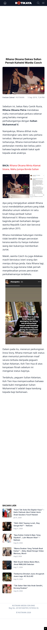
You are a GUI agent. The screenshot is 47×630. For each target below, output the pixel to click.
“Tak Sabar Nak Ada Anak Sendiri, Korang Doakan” (28, 586)
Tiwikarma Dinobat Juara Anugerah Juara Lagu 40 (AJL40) (29, 575)
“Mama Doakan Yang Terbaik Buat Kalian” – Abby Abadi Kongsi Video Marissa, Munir (29, 550)
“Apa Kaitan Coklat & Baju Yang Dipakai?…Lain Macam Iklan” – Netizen (27, 537)
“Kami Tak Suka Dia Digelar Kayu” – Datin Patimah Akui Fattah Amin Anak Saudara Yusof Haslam (29, 512)
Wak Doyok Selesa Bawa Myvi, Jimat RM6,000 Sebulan (27, 563)
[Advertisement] (23, 30)
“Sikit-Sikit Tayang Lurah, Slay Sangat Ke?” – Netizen (27, 524)
